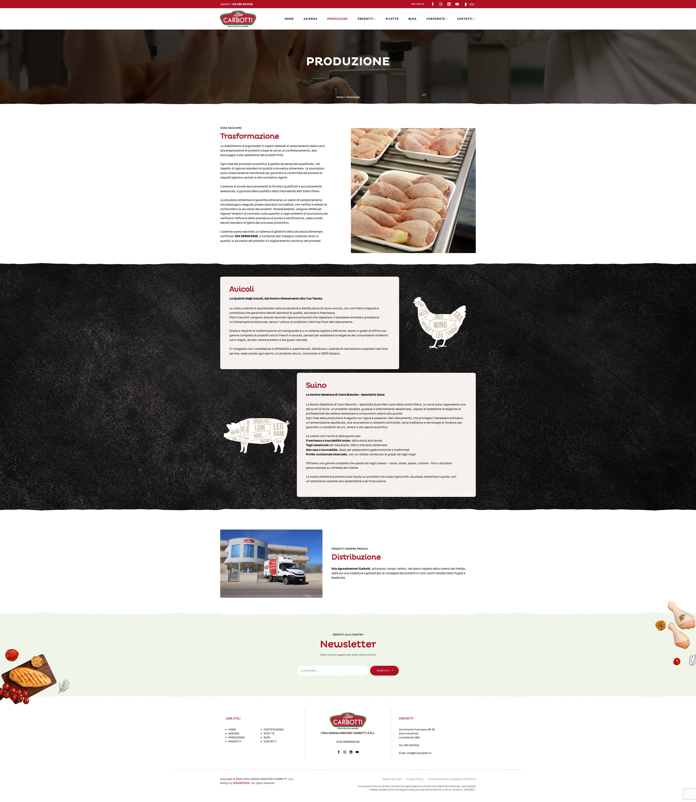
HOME (232, 729)
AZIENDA (233, 733)
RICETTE (269, 733)
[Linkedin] (449, 4)
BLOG (267, 737)
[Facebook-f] (432, 4)
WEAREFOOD (241, 782)
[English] (473, 4)
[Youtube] (457, 4)
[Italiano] (466, 4)
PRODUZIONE (236, 737)
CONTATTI (270, 741)
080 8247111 (411, 745)
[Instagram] (440, 4)
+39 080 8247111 (242, 4)
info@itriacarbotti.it (418, 752)
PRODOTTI (234, 741)
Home (339, 97)
